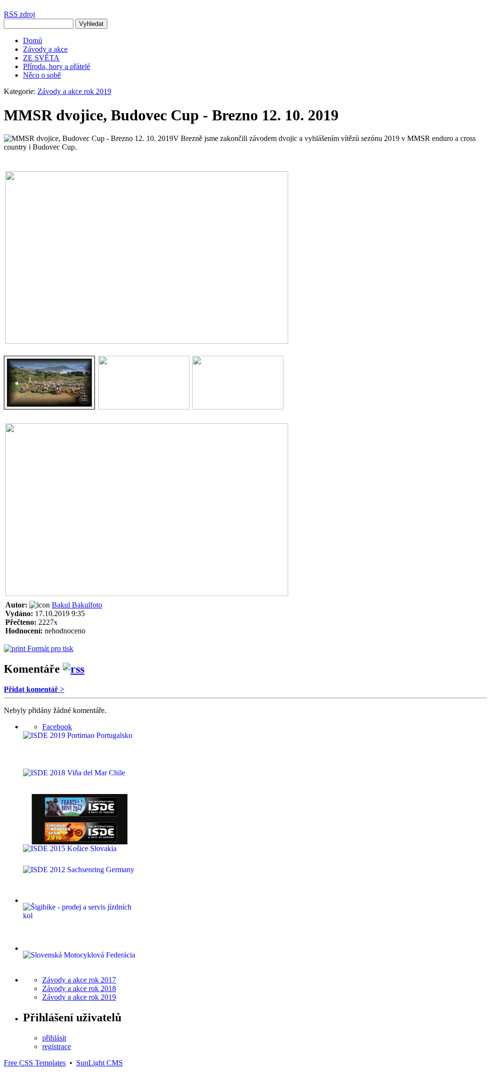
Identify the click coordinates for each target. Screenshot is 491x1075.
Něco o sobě (42, 75)
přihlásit (54, 1038)
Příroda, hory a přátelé (56, 66)
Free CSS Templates (35, 1063)
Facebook (57, 727)
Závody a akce (45, 49)
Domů (32, 40)
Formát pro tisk (49, 648)
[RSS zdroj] (73, 669)
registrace (56, 1046)
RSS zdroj (19, 14)
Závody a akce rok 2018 (79, 988)
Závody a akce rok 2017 (79, 980)
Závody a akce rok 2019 (74, 91)
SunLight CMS (99, 1063)
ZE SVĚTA (41, 58)
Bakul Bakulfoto (77, 605)
